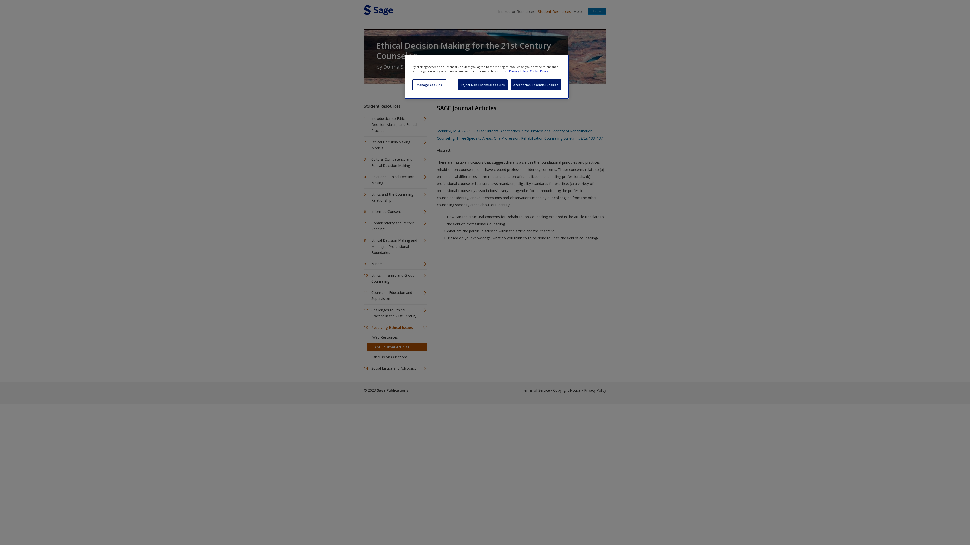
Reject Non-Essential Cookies (483, 85)
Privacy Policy (519, 71)
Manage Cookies (429, 85)
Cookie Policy (539, 71)
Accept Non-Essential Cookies (536, 85)
